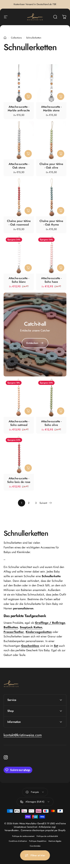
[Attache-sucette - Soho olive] (51, 398)
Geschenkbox (30, 646)
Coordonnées (35, 846)
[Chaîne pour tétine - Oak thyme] (51, 197)
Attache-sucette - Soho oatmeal (19, 423)
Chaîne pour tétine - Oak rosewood (19, 223)
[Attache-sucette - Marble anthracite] (19, 83)
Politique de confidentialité (47, 836)
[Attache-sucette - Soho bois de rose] (19, 455)
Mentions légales (54, 841)
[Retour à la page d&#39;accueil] (5, 37)
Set (56, 646)
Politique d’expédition (37, 841)
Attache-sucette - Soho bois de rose (18, 480)
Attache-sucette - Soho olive (51, 423)
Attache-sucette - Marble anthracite (19, 108)
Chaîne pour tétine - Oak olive (51, 166)
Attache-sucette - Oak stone (19, 166)
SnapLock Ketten (31, 627)
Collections (16, 37)
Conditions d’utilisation (18, 841)
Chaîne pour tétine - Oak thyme (51, 223)
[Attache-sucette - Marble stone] (51, 83)
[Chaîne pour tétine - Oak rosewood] (19, 197)
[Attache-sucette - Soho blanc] (19, 254)
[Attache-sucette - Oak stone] (19, 140)
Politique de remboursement (23, 836)
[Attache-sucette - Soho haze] (51, 254)
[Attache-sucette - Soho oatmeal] (19, 398)
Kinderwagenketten (39, 632)
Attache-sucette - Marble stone (51, 108)
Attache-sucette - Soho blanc (19, 280)
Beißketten (11, 627)
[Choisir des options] (28, 96)
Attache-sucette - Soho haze (51, 280)
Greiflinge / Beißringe (50, 623)
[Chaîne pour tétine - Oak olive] (51, 140)
